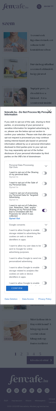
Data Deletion (11, 299)
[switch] (44, 173)
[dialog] (28, 205)
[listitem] (28, 166)
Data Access (28, 299)
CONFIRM (17, 288)
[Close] (50, 112)
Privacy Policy (44, 299)
